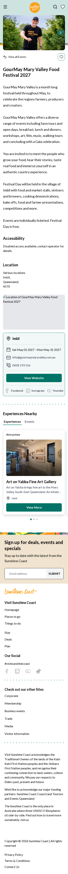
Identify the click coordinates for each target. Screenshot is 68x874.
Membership (13, 703)
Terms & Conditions (17, 860)
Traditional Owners (17, 759)
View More (34, 507)
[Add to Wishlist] (61, 56)
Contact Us (12, 867)
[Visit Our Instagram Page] (17, 671)
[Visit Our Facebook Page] (7, 671)
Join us (24, 819)
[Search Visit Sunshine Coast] (55, 7)
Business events (15, 711)
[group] (34, 472)
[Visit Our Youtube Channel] (28, 671)
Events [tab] (29, 421)
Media (9, 726)
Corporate (11, 696)
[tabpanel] (34, 473)
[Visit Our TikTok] (38, 671)
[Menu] (6, 7)
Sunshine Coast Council (32, 794)
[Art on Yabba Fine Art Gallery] (34, 458)
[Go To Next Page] (60, 33)
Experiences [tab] (12, 421)
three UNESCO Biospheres (42, 810)
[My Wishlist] (62, 7)
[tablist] (34, 420)
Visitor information (17, 733)
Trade (8, 718)
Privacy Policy (14, 854)
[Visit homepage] (34, 8)
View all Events (17, 56)
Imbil (16, 338)
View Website (34, 378)
